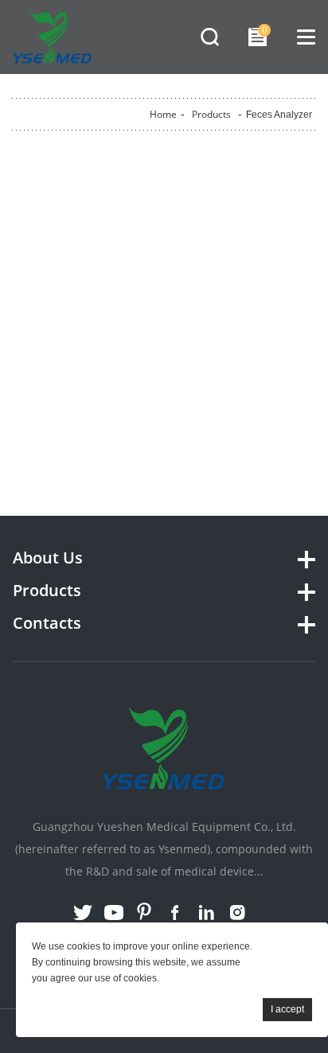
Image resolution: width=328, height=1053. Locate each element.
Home (163, 114)
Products (211, 114)
